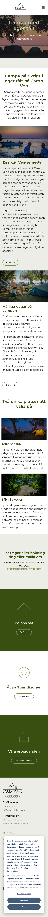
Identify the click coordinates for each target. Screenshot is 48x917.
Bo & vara (24, 632)
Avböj (24, 907)
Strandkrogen (24, 696)
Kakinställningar (24, 894)
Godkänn (24, 900)
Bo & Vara (8, 833)
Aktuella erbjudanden (24, 760)
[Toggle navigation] (43, 8)
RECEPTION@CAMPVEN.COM (24, 569)
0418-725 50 (29, 562)
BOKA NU (10, 262)
